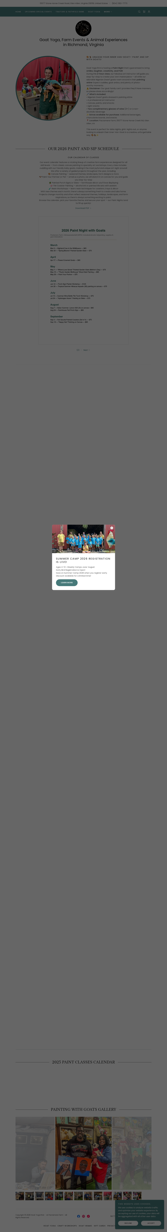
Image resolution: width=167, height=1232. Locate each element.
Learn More (67, 582)
